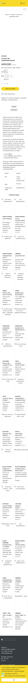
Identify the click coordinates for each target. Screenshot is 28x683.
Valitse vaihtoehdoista (8, 224)
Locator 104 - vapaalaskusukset (26, 55)
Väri (2, 72)
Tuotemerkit (23, 98)
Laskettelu (16, 98)
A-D (7, 98)
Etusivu (7, 14)
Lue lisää (20, 510)
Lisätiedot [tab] (14, 110)
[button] (2, 673)
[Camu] (3, 3)
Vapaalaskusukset (13, 100)
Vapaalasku (4, 100)
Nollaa (7, 79)
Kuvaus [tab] (14, 106)
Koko (2, 76)
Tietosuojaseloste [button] (19, 671)
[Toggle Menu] (25, 9)
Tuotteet (12, 14)
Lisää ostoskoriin (10, 88)
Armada (11, 98)
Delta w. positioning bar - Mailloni (24, 55)
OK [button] (14, 680)
